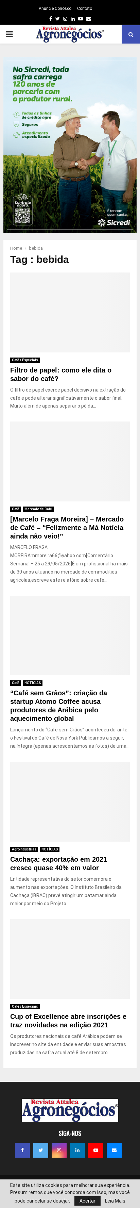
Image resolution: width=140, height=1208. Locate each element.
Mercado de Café (38, 509)
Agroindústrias (24, 849)
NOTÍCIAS (32, 683)
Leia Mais (115, 1200)
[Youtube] (95, 1150)
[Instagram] (59, 1150)
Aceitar (87, 1201)
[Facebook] (22, 1150)
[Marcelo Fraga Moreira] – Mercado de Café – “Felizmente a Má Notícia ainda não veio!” (67, 527)
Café (15, 509)
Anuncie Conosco (55, 8)
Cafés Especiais (25, 360)
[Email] (114, 1150)
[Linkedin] (77, 1150)
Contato (84, 8)
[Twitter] (40, 1150)
